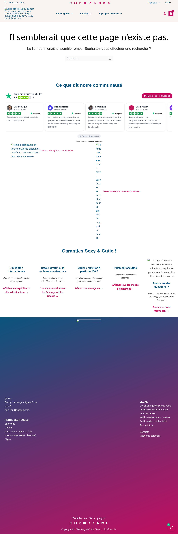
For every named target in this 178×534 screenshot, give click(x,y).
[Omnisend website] (89, 305)
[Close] (122, 226)
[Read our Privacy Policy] (119, 281)
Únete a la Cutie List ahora (89, 291)
